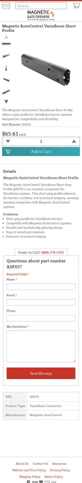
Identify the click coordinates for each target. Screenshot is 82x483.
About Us (22, 463)
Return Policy (54, 476)
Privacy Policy (60, 470)
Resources (59, 463)
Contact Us (40, 463)
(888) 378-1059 (52, 252)
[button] (6, 101)
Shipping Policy (29, 476)
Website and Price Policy (29, 470)
